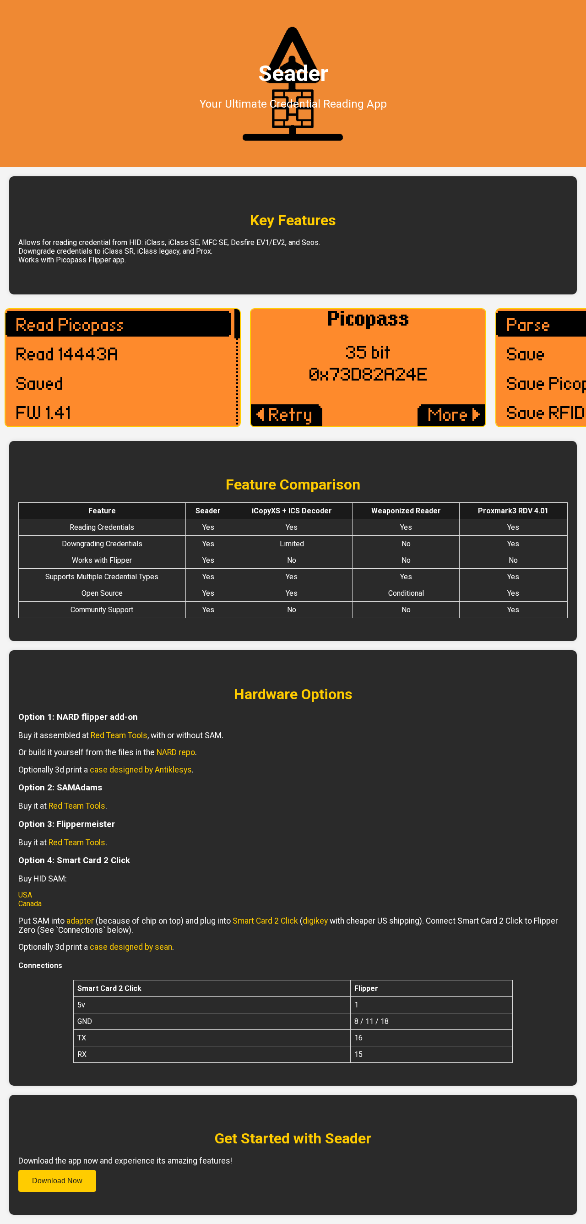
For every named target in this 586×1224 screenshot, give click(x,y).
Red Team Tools (119, 735)
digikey (315, 920)
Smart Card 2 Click (265, 920)
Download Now (57, 1181)
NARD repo (176, 752)
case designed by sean (131, 947)
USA (25, 895)
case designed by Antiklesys (141, 769)
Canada (30, 903)
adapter (80, 920)
